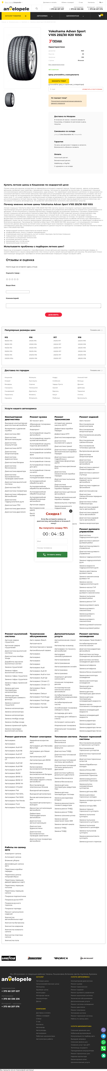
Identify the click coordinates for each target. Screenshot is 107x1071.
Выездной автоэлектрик (40, 794)
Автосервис (35, 654)
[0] (99, 16)
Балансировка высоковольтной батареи (41, 768)
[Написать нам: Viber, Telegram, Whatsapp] (103, 1055)
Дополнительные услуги (80, 1001)
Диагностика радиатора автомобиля (89, 650)
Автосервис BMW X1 (14, 780)
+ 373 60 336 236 (76, 9)
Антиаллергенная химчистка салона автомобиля (62, 690)
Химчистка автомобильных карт (14, 918)
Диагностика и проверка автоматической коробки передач (66, 452)
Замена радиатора (87, 721)
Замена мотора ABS (88, 806)
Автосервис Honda (38, 704)
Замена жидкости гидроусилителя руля (88, 567)
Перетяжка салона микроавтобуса (13, 876)
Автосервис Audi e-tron (40, 674)
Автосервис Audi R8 (13, 766)
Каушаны (8, 398)
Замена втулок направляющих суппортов (86, 786)
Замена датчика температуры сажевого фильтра (15, 698)
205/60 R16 (33, 358)
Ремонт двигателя (15, 736)
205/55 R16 (33, 355)
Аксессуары (40, 993)
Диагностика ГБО (12, 487)
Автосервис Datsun (38, 693)
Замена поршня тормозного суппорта (88, 810)
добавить (53, 315)
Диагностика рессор (88, 491)
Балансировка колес (79, 1059)
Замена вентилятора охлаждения (88, 676)
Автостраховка (61, 670)
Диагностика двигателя (15, 509)
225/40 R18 (82, 341)
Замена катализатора (14, 708)
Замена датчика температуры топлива (64, 793)
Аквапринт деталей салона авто (63, 678)
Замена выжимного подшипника (63, 507)
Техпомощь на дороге (79, 1048)
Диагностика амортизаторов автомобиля (86, 462)
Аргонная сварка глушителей (12, 646)
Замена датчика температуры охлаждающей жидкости (90, 699)
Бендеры (8, 384)
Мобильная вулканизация (81, 1033)
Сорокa (32, 384)
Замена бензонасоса (64, 778)
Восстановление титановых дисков (87, 447)
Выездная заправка (78, 1039)
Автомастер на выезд (64, 646)
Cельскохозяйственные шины (47, 984)
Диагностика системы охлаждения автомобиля (90, 655)
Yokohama (24, 22)
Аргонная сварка (37, 505)
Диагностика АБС (12, 434)
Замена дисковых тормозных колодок (88, 796)
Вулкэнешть (82, 398)
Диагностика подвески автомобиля (89, 486)
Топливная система (66, 736)
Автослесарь (41, 1030)
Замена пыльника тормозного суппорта (88, 821)
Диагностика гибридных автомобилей (15, 495)
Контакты (91, 2)
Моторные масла (42, 995)
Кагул (55, 395)
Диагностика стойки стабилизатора (88, 503)
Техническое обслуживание (38, 635)
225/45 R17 (57, 344)
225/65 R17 (57, 351)
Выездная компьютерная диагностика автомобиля (16, 424)
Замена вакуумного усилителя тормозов (88, 774)
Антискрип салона (13, 857)
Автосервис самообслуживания (63, 655)
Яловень (32, 395)
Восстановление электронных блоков (39, 786)
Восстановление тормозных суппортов (89, 749)
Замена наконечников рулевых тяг (89, 578)
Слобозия (56, 381)
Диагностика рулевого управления (89, 547)
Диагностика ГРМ (12, 505)
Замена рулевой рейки (89, 628)
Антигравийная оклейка (40, 449)
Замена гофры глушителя (16, 676)
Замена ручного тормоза (90, 842)
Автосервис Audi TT (13, 770)
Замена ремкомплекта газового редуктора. (64, 804)
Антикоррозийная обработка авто (38, 482)
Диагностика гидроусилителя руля (14, 501)
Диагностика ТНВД (63, 751)
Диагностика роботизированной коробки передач (63, 486)
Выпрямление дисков (89, 451)
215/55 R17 (57, 341)
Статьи (38, 1019)
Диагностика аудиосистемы (11, 458)
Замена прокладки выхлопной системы (14, 730)
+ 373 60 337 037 (57, 9)
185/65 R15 (8, 344)
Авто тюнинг (85, 421)
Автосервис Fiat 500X (14, 797)
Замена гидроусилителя (90, 557)
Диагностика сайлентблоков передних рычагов (90, 496)
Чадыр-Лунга (58, 384)
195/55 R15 (8, 348)
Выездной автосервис (39, 790)
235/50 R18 (82, 348)
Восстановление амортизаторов (86, 425)
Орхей (55, 388)
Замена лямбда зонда (14, 719)
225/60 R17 (57, 348)
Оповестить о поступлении (92, 89)
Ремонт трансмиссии (62, 418)
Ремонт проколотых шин (80, 1053)
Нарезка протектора (79, 1056)
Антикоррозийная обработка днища (38, 493)
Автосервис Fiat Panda (15, 801)
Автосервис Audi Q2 (38, 678)
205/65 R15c (9, 358)
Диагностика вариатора (15, 471)
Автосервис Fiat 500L (14, 794)
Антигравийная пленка (40, 458)
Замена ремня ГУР (87, 602)
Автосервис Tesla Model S (90, 640)
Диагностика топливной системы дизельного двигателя (65, 767)
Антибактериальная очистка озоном (88, 645)
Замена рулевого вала (89, 605)
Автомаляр (40, 1027)
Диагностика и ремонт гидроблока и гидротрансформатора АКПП (65, 460)
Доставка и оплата (49, 2)
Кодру (55, 377)
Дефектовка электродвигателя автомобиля (38, 815)
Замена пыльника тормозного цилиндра (89, 826)
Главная (4, 22)
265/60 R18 (82, 355)
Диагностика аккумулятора (11, 444)
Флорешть (33, 398)
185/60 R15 (8, 341)
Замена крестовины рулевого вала (88, 572)
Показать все (95, 330)
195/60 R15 (8, 351)
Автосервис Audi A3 (13, 747)
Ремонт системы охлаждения (89, 635)
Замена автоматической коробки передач (65, 498)
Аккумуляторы (41, 998)
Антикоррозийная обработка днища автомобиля (38, 499)
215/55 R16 (32, 341)
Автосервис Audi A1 (38, 671)
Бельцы (80, 381)
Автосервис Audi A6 (13, 751)
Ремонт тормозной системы (82, 1016)
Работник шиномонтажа (45, 1036)
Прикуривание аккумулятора (82, 1051)
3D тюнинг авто (36, 421)
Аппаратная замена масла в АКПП (63, 424)
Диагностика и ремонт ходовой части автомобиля (89, 480)
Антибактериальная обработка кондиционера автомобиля (66, 697)
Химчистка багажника (14, 923)
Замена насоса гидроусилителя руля (88, 583)
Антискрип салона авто (65, 722)
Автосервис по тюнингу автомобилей (65, 650)
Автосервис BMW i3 (13, 777)
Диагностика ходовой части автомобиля (88, 508)
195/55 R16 (33, 351)
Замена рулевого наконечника (86, 609)
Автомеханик (41, 1033)
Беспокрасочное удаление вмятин (37, 509)
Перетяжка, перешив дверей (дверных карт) (15, 881)
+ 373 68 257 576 (95, 9)
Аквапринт (34, 430)
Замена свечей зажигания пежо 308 (64, 820)
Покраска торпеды (13, 909)
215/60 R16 (33, 344)
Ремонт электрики (40, 736)
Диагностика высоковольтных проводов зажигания (14, 477)
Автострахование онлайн (66, 667)
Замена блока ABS (87, 770)
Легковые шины (14, 22)
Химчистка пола (12, 940)
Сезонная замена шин (79, 1042)
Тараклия (81, 391)
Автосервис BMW (12, 773)
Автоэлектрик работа (44, 1039)
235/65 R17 (57, 358)
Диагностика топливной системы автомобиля (65, 761)
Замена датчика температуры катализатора (12, 690)
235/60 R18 (82, 351)
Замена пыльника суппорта (87, 816)
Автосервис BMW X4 (14, 784)
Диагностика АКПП (13, 448)
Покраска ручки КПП (14, 900)
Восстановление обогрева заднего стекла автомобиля (41, 780)
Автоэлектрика (36, 763)
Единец (56, 391)
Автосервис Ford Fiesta (15, 807)
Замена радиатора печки (90, 727)
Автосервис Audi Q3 (13, 763)
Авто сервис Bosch (38, 640)
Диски (38, 1001)
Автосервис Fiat (12, 790)
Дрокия (80, 384)
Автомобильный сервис (40, 650)
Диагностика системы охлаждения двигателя (89, 661)
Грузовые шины (42, 990)
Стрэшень (9, 388)
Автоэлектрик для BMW (40, 760)
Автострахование (62, 660)
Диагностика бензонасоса (10, 467)
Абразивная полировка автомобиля (40, 425)
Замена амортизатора (89, 523)
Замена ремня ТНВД (64, 809)
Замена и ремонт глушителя (12, 704)
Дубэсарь (81, 388)
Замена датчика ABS (88, 792)
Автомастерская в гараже (41, 647)
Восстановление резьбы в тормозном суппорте (90, 744)
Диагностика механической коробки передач (65, 474)
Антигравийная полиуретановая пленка (40, 477)
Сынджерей (9, 391)
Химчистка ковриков (14, 926)
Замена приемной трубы (16, 725)
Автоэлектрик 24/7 (38, 757)
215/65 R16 (33, 348)
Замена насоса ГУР (87, 587)
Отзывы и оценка (20, 260)
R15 (6, 337)
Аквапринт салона (13, 854)
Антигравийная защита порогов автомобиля (40, 445)
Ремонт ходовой (88, 417)
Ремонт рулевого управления (89, 530)
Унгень (80, 395)
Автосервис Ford (12, 804)
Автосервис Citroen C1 (39, 681)
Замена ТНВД (60, 828)
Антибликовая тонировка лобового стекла (66, 709)
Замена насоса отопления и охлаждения (90, 705)
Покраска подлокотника (15, 896)
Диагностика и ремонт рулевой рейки (89, 542)
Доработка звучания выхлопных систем (14, 663)
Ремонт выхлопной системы (82, 995)
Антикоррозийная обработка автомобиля (40, 487)
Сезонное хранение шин (80, 1030)
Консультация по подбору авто (83, 1036)
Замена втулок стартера (65, 503)
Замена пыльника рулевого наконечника (89, 592)
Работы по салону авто (79, 1019)
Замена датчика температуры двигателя (90, 693)
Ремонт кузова (38, 417)
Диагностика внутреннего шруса (63, 442)
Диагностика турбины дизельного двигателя (64, 774)
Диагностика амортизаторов (11, 453)
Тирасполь (9, 395)
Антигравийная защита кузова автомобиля (40, 439)
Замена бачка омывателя (90, 672)
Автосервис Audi (37, 668)
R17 (55, 337)
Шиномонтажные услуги (80, 1062)
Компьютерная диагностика (13, 418)
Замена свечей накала (64, 824)
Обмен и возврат (67, 2)
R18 (79, 337)
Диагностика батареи (14, 462)
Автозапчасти (36, 644)
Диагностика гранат (63, 446)
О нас (81, 2)
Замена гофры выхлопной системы (14, 672)
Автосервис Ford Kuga (39, 697)
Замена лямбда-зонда (14, 722)
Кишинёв (8, 377)
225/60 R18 (82, 344)
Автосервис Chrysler (14, 787)
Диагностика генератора (16, 491)
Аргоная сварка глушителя (12, 641)
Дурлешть (33, 391)
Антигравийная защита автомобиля (40, 434)
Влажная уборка (12, 860)
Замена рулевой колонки (90, 625)
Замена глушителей (13, 667)
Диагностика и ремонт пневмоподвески (89, 468)
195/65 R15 (8, 355)
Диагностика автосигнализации (13, 438)
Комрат (7, 381)
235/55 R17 (57, 355)
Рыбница (56, 398)
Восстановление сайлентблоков (86, 441)
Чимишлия (33, 388)
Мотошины (40, 987)
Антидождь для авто (63, 713)
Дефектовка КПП (62, 434)
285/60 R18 (82, 358)
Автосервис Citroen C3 (40, 685)
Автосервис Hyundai (39, 707)
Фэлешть (32, 377)
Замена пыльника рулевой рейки (87, 597)
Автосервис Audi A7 (13, 754)
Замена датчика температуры (86, 687)
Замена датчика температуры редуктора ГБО (65, 787)
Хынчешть (33, 381)
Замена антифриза (87, 665)
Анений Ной (82, 377)
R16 (30, 337)
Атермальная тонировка (65, 725)
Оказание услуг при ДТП (80, 1045)
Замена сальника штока (65, 815)
